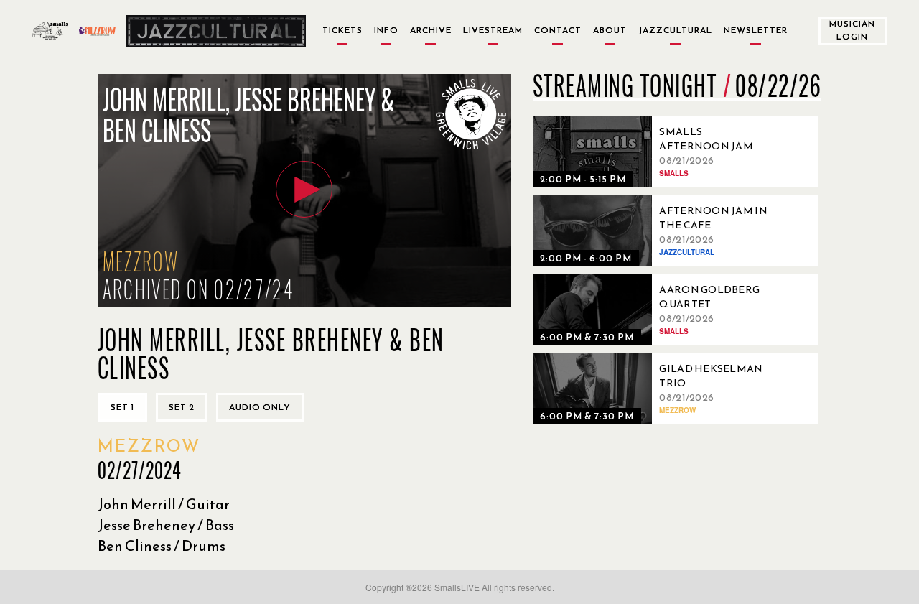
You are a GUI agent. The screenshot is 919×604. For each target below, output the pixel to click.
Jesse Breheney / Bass (166, 525)
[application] (304, 190)
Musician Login (852, 29)
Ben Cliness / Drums (161, 546)
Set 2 (182, 407)
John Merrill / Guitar (164, 504)
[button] (304, 189)
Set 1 (122, 407)
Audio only (260, 407)
